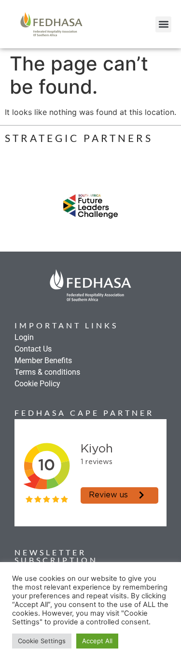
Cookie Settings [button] (42, 641)
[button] (163, 24)
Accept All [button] (97, 641)
